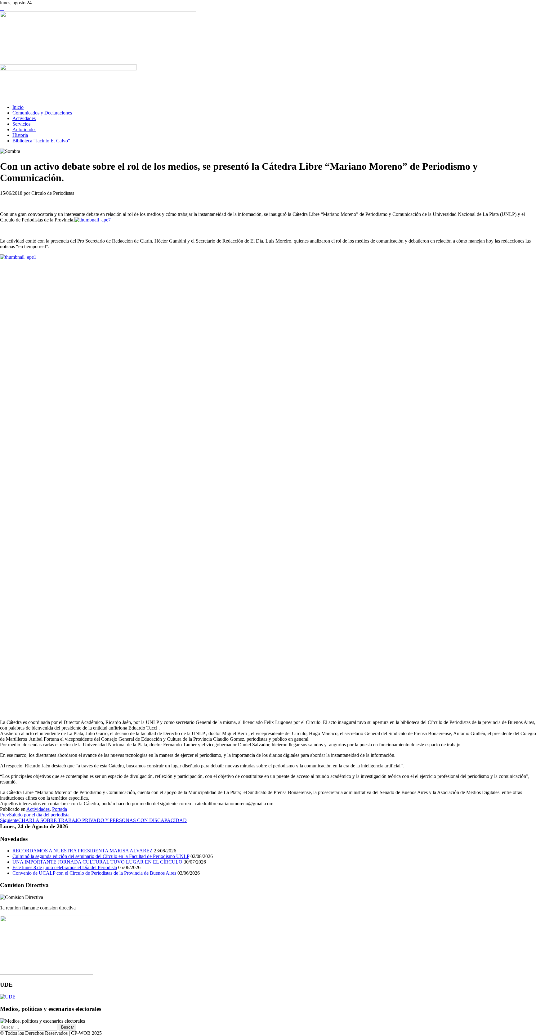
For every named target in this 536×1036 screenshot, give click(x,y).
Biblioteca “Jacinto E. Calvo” (41, 140)
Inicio (18, 107)
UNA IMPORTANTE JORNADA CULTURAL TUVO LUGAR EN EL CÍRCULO (97, 861)
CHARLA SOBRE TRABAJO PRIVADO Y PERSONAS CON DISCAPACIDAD (93, 820)
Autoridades (24, 129)
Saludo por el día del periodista (34, 814)
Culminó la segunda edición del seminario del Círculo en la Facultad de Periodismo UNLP (100, 856)
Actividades (24, 118)
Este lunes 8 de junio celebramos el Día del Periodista (64, 867)
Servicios (21, 124)
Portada (59, 809)
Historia (20, 135)
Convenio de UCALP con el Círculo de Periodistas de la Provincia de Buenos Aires (94, 873)
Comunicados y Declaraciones (42, 112)
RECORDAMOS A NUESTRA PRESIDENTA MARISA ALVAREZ (82, 850)
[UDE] (8, 996)
